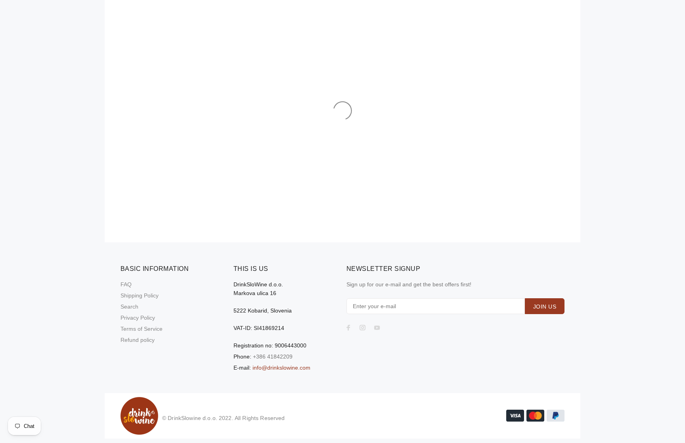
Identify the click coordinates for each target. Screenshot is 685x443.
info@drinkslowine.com (281, 367)
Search (129, 306)
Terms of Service (142, 329)
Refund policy (138, 340)
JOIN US (544, 306)
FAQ (126, 284)
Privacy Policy (138, 318)
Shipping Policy (140, 295)
